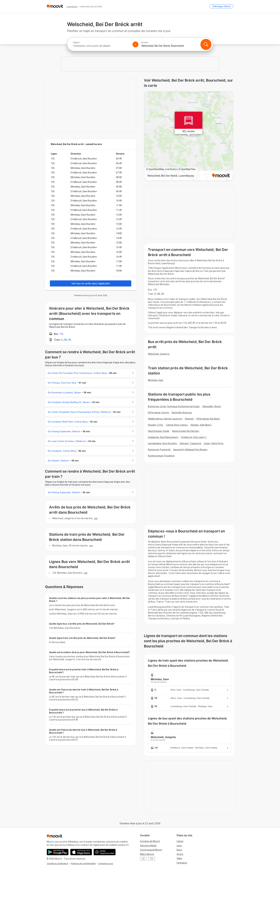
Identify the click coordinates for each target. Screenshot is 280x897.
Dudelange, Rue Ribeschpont (163, 437)
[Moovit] (55, 6)
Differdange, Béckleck (208, 418)
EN (151, 858)
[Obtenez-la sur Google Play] (58, 852)
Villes (179, 858)
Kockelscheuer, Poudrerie (161, 455)
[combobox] (101, 46)
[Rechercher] (205, 44)
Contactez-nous (105, 863)
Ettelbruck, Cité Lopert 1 (194, 437)
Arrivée (144, 42)
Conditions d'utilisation (57, 863)
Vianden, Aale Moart (200, 425)
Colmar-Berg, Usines (177, 425)
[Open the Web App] (105, 852)
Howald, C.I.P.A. (155, 425)
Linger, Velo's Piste (213, 443)
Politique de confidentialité (83, 863)
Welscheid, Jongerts (158, 354)
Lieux (179, 845)
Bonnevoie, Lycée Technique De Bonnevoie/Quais (174, 406)
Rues (179, 850)
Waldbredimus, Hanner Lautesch (165, 418)
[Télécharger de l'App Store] (81, 852)
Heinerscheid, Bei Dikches (185, 431)
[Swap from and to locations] (135, 44)
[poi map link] (188, 136)
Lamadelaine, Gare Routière (162, 443)
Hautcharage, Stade (158, 431)
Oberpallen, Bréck (211, 406)
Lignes (180, 841)
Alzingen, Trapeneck (190, 443)
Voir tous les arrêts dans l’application (90, 283)
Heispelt (189, 418)
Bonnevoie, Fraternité (159, 449)
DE (143, 858)
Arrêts (180, 854)
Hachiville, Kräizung (182, 412)
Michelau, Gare (155, 380)
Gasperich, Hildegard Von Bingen (190, 449)
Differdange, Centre (158, 412)
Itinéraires (182, 862)
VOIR (96, 518)
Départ (76, 42)
